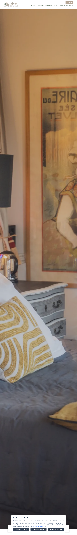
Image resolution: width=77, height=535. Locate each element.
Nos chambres (40, 5)
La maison (33, 5)
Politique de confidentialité (39, 526)
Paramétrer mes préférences (38, 529)
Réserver (69, 2)
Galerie (65, 5)
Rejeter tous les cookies (21, 529)
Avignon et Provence (58, 5)
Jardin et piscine (48, 5)
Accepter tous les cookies (56, 529)
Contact (71, 5)
